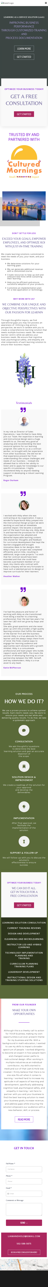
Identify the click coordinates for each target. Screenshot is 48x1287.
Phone (9, 1176)
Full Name (10, 1163)
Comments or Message (15, 1200)
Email (9, 1188)
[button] (46, 3)
